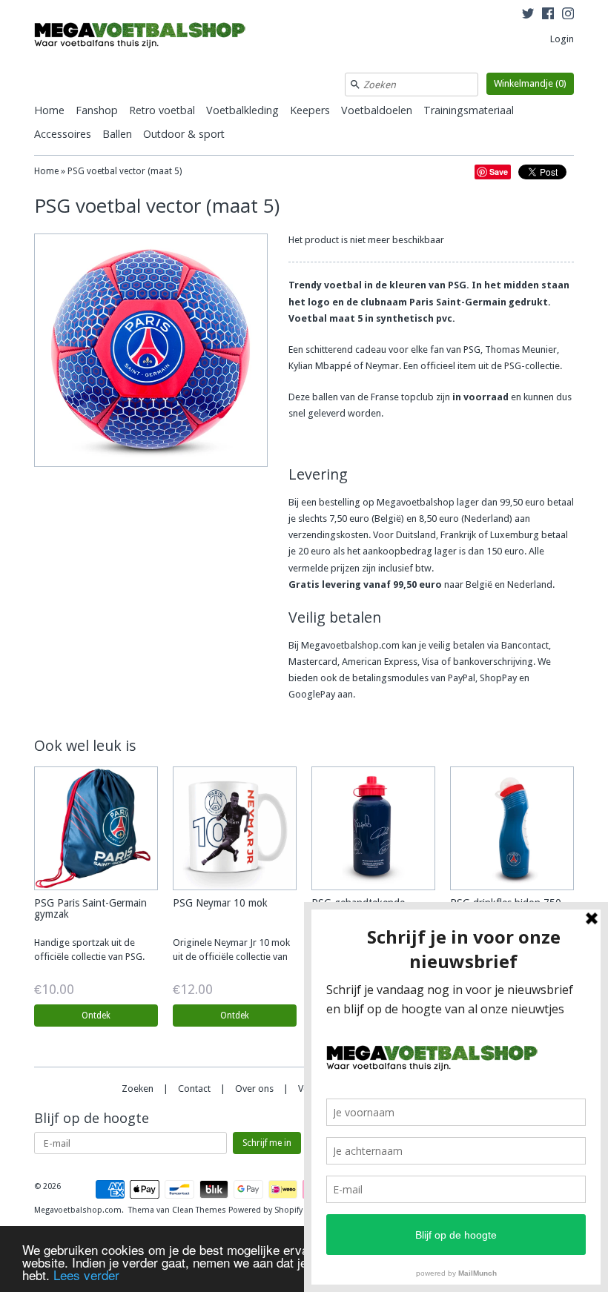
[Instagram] (568, 15)
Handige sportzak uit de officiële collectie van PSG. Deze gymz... (89, 956)
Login (562, 38)
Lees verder (86, 1274)
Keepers (310, 110)
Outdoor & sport (184, 134)
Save (498, 171)
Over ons (254, 1088)
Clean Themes (199, 1210)
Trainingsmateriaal (468, 110)
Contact (194, 1088)
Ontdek (96, 1015)
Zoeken (137, 1088)
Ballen (117, 134)
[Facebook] (548, 15)
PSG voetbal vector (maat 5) (124, 171)
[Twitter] (528, 15)
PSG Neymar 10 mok (220, 903)
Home (49, 110)
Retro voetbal (162, 110)
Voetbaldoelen (376, 110)
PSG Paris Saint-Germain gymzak (90, 908)
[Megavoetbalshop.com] (145, 37)
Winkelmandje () (530, 83)
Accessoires (62, 134)
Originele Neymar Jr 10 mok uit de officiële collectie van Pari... (231, 956)
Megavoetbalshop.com (78, 1210)
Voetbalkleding (242, 110)
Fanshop (97, 110)
